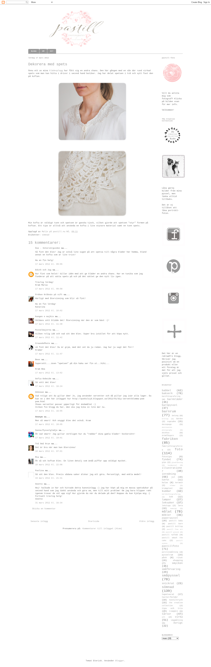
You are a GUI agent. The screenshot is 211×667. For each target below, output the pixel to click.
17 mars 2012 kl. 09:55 (48, 264)
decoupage (167, 424)
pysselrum (167, 555)
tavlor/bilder (170, 597)
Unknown (39, 392)
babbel (166, 390)
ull (163, 617)
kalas (165, 482)
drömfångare (168, 436)
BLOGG (33, 51)
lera (180, 505)
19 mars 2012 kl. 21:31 (48, 478)
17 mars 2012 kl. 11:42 (48, 337)
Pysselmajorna (43, 330)
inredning (169, 474)
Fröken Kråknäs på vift (48, 294)
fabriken (170, 439)
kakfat (165, 480)
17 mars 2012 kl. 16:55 (48, 411)
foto (179, 449)
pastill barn (175, 524)
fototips (167, 457)
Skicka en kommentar (44, 509)
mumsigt (173, 508)
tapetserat (168, 594)
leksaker (168, 502)
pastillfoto (170, 546)
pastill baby (176, 521)
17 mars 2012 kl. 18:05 (48, 424)
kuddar (166, 491)
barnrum (169, 411)
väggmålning (177, 620)
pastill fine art (175, 529)
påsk (164, 557)
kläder (172, 485)
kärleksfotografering (171, 494)
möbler (166, 515)
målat (167, 511)
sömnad (45, 235)
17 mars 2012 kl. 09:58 (48, 289)
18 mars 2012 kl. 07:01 (48, 451)
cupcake (171, 421)
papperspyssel (170, 518)
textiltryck (176, 600)
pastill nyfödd (170, 535)
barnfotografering (171, 396)
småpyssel (171, 575)
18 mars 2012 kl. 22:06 (48, 465)
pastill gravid (172, 532)
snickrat (168, 583)
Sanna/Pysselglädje (46, 430)
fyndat (166, 459)
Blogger (119, 661)
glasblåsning (177, 462)
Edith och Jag (43, 270)
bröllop (165, 419)
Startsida (93, 521)
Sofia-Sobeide (43, 379)
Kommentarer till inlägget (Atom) (102, 528)
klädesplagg (56, 70)
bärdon (179, 419)
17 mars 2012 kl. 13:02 (48, 373)
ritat (180, 557)
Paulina (39, 470)
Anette (39, 484)
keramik (179, 483)
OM (43, 51)
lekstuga (166, 506)
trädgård (173, 611)
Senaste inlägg (39, 521)
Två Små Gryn (42, 444)
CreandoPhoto (42, 343)
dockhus (165, 433)
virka (179, 617)
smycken (177, 563)
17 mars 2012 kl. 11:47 (48, 354)
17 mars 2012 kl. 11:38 (48, 324)
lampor (166, 499)
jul (173, 477)
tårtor (166, 614)
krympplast (167, 488)
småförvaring (171, 569)
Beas (37, 359)
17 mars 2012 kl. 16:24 (48, 386)
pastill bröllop (174, 526)
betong (175, 416)
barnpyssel (169, 405)
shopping (178, 560)
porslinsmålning (170, 552)
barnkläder (175, 399)
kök (171, 497)
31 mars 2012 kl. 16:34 (48, 503)
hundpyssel (172, 465)
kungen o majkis (44, 316)
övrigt (178, 623)
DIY (51, 51)
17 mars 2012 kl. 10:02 (48, 310)
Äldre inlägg (146, 521)
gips (164, 462)
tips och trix (172, 608)
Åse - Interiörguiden (47, 248)
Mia (37, 457)
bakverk (167, 393)
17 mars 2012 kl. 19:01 (48, 438)
